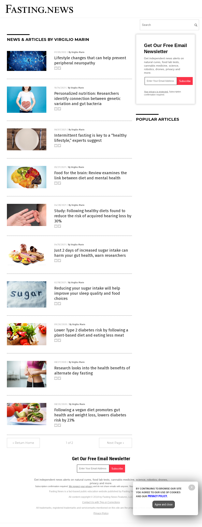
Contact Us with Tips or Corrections (101, 502)
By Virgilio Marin (76, 52)
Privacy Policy (101, 513)
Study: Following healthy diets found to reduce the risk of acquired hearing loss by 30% (92, 215)
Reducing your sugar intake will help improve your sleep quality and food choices (87, 293)
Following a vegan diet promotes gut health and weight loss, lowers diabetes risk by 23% (90, 415)
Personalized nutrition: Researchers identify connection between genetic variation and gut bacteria (87, 98)
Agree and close (164, 504)
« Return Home (23, 443)
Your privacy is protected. (156, 91)
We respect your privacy (81, 486)
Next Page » (115, 443)
